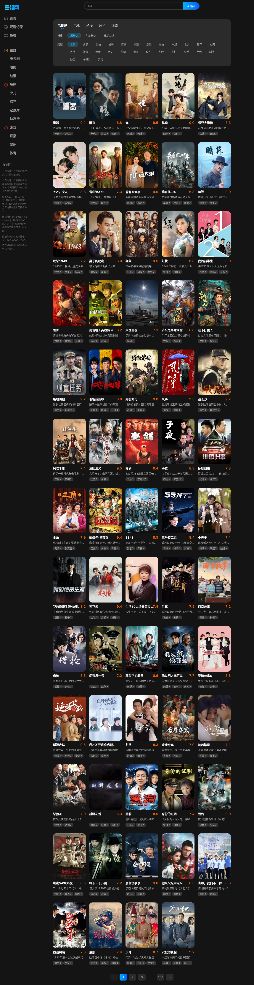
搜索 (193, 6)
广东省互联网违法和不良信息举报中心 (14, 247)
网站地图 (19, 196)
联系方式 (6, 196)
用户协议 (10, 200)
